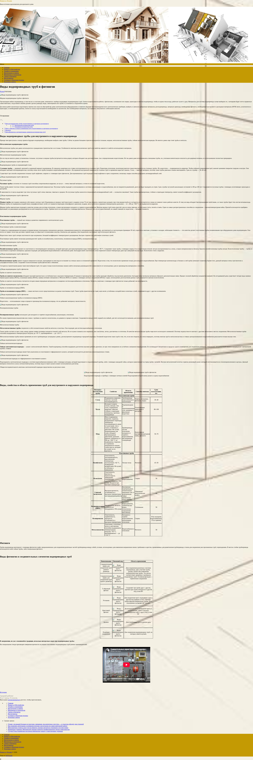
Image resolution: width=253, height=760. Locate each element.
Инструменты (8, 78)
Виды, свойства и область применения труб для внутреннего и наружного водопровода (31, 128)
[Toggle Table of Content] (1, 120)
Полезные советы (10, 82)
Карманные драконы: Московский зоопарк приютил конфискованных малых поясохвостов (39, 729)
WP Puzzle (9, 755)
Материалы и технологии (12, 75)
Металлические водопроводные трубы (24, 125)
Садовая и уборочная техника (14, 80)
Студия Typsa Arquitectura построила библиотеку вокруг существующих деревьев (35, 731)
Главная (6, 67)
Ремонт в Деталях (6, 1)
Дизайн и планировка (11, 71)
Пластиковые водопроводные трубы (24, 126)
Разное (2, 91)
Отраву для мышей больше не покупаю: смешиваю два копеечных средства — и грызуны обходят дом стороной (46, 724)
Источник (3, 692)
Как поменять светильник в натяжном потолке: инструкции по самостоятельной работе (37, 726)
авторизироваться (14, 700)
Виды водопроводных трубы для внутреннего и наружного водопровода (27, 123)
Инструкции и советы (11, 73)
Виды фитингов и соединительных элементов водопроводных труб (25, 132)
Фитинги (8, 130)
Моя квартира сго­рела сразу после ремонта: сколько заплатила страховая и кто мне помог (38, 728)
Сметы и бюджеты (10, 76)
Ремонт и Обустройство (12, 69)
